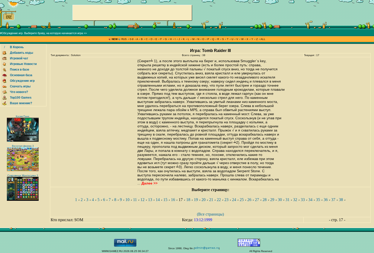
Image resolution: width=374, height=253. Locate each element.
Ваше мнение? (21, 103)
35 (318, 199)
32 (295, 199)
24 (234, 199)
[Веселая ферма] (23, 170)
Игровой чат (19, 58)
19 (196, 199)
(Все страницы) (210, 214)
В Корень (17, 47)
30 (280, 199)
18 (188, 199)
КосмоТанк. (23, 116)
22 (219, 199)
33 (303, 199)
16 (173, 199)
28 (265, 199)
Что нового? (19, 92)
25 (242, 199)
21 (211, 199)
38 (341, 199)
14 (158, 199)
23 (226, 199)
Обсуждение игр (22, 81)
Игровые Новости (23, 64)
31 (287, 199)
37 (333, 199)
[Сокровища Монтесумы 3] (23, 199)
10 (127, 199)
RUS (124, 39)
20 (204, 199)
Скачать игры (20, 86)
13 (150, 199)
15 (165, 199)
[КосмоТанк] (23, 140)
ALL (262, 39)
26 (249, 199)
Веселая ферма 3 (23, 145)
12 (142, 199)
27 (257, 199)
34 (310, 199)
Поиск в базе (19, 69)
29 (272, 199)
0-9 (131, 39)
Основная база (21, 75)
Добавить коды (21, 53)
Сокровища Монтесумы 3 (22, 175)
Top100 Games (21, 97)
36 (326, 199)
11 (135, 199)
